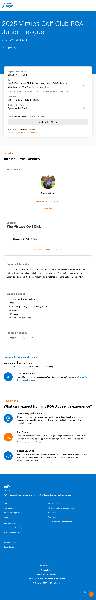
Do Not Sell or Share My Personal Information (47, 578)
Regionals (52, 517)
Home (6, 504)
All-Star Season (54, 504)
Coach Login (9, 547)
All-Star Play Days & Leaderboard (61, 508)
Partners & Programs (12, 513)
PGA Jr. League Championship (60, 521)
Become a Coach (10, 542)
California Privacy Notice (47, 574)
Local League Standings (13, 528)
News (6, 517)
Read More (79, 277)
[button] (48, 201)
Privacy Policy (46, 570)
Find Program (9, 523)
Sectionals (52, 513)
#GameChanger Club (12, 532)
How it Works (9, 508)
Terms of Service (46, 566)
